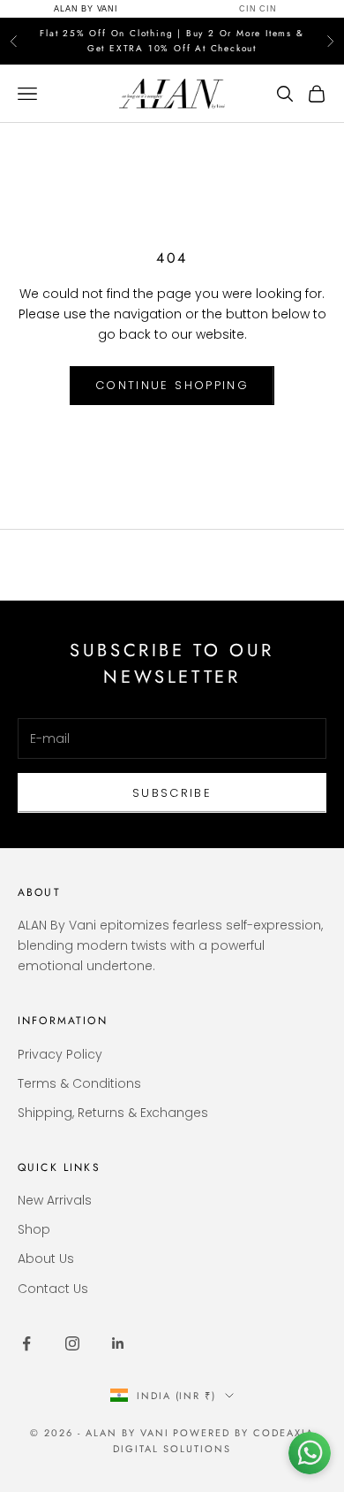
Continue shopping (172, 385)
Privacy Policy (60, 1054)
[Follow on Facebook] (26, 1343)
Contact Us (53, 1288)
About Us (46, 1258)
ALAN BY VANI (86, 8)
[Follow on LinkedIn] (118, 1343)
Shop (34, 1229)
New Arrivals (55, 1200)
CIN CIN (258, 8)
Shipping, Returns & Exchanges (113, 1112)
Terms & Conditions (79, 1083)
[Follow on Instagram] (72, 1343)
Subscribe (172, 792)
